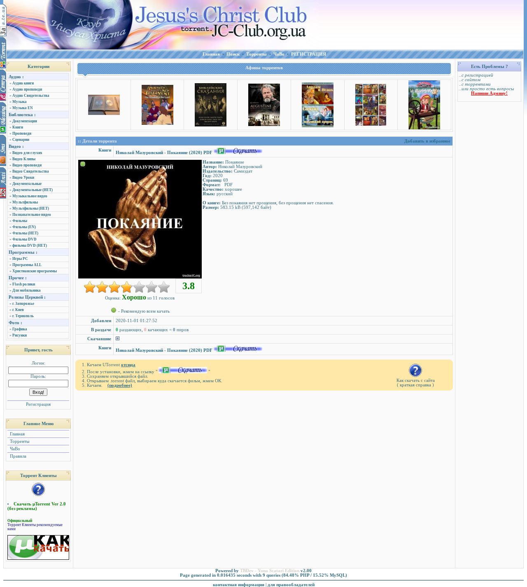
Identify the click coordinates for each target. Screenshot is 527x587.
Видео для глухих (27, 153)
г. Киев (18, 310)
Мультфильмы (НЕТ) (30, 208)
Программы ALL (27, 265)
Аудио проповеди (27, 89)
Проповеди (21, 133)
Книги (17, 127)
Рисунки (19, 335)
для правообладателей (291, 584)
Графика (19, 329)
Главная (17, 434)
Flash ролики (23, 284)
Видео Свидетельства (30, 171)
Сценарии (20, 140)
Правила (17, 456)
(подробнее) (119, 385)
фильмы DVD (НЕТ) (29, 245)
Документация (24, 121)
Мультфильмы (25, 202)
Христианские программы (34, 271)
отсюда (128, 364)
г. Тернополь (23, 316)
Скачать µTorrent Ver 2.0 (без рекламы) (36, 506)
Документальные (27, 184)
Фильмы (19, 221)
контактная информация (238, 584)
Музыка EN (22, 108)
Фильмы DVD (24, 239)
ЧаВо (14, 449)
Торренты (19, 441)
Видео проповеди (27, 165)
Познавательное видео (31, 215)
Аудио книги (23, 83)
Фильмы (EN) (24, 227)
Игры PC (20, 259)
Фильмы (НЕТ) (25, 233)
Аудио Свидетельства (30, 96)
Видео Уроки (23, 177)
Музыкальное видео (29, 196)
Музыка (19, 102)
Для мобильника (26, 290)
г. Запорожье (23, 304)
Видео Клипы (23, 159)
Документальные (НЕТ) (32, 190)
